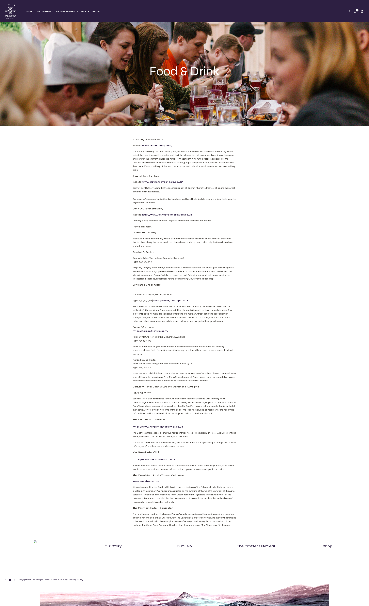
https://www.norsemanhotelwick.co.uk (158, 426)
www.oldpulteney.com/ (157, 145)
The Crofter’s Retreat (256, 546)
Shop (83, 11)
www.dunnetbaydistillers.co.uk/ (162, 181)
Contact (96, 11)
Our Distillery (43, 11)
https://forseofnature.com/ (150, 331)
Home (29, 11)
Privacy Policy (76, 580)
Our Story (113, 546)
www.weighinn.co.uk (146, 481)
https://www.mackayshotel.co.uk (154, 459)
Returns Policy (59, 580)
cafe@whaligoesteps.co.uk (171, 300)
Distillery (184, 546)
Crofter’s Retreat (66, 11)
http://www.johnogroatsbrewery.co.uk (167, 214)
